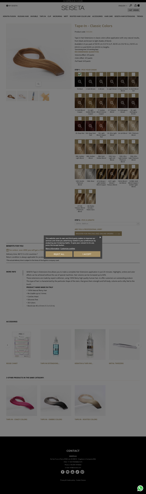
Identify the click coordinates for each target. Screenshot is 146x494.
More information (53, 248)
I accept (87, 254)
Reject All (59, 254)
